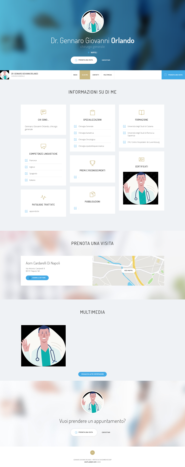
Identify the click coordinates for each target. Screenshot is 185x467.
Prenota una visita (175, 75)
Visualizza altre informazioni (92, 374)
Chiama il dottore (39, 278)
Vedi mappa (128, 270)
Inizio (75, 75)
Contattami (106, 60)
